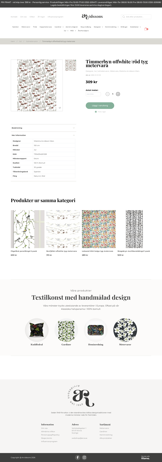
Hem (13, 41)
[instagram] (84, 457)
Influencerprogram (55, 17)
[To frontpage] (92, 16)
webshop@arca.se (79, 438)
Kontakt (14, 17)
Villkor (32, 17)
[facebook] (77, 457)
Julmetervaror (32, 41)
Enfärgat (124, 27)
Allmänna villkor (48, 431)
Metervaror (26, 27)
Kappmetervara (46, 27)
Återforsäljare (83, 31)
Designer (97, 27)
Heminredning (110, 27)
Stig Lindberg (86, 27)
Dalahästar (134, 27)
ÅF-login (41, 17)
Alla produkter (106, 438)
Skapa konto (46, 438)
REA (72, 31)
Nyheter (15, 27)
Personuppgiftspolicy (50, 435)
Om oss (23, 17)
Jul (65, 31)
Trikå (35, 27)
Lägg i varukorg (100, 105)
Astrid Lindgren (72, 27)
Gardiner (58, 27)
